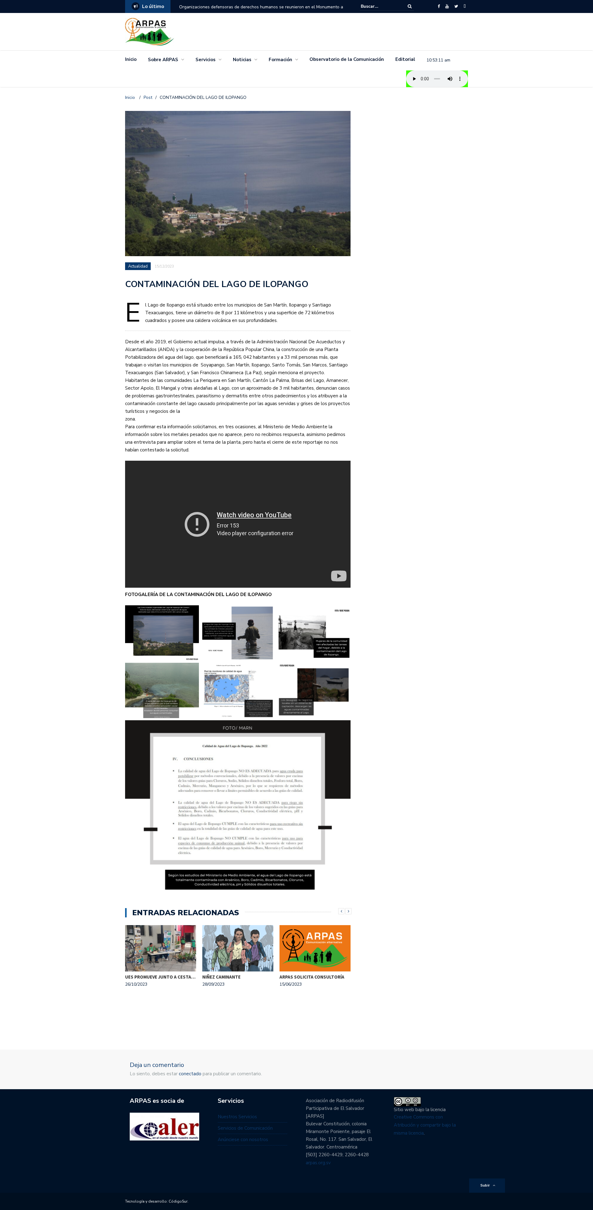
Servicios (206, 60)
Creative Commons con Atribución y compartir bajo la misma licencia (425, 1125)
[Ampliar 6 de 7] (342, 671)
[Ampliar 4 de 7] (191, 671)
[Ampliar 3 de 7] (342, 613)
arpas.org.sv (318, 1163)
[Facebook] (438, 6)
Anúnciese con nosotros (243, 1139)
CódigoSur (178, 1201)
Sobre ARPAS (163, 60)
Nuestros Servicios (237, 1117)
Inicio (131, 59)
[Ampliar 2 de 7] (266, 613)
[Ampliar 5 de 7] (266, 671)
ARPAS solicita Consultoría (312, 977)
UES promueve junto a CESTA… (160, 977)
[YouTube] (447, 6)
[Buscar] (409, 6)
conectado (190, 1074)
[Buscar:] (379, 6)
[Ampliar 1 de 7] (191, 613)
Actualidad (138, 266)
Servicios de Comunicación (245, 1128)
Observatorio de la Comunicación (346, 59)
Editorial (405, 59)
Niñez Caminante (221, 977)
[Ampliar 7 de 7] (342, 728)
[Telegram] (464, 6)
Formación (280, 60)
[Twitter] (456, 6)
